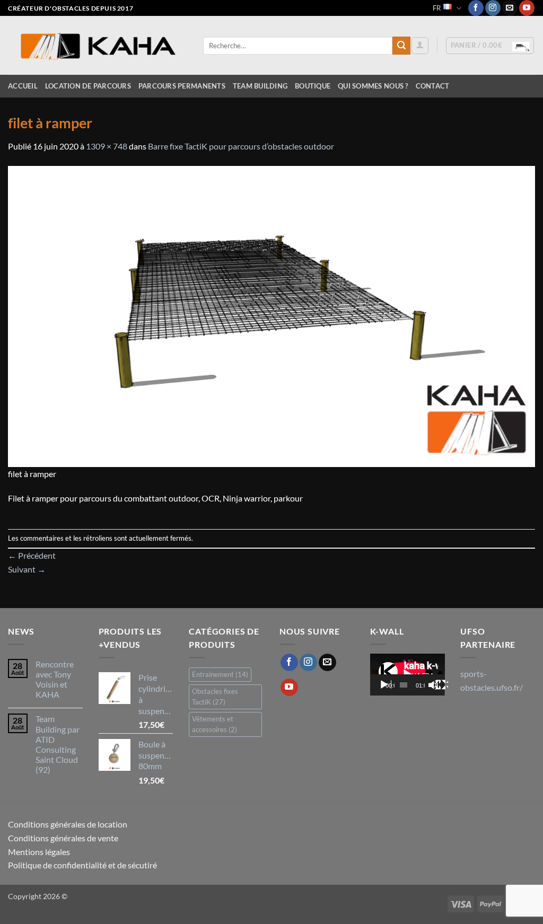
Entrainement (220, 674)
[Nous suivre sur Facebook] (476, 8)
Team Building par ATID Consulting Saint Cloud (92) (58, 744)
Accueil (23, 86)
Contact (433, 86)
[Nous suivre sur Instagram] (493, 8)
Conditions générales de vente (63, 838)
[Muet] (434, 685)
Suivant (27, 569)
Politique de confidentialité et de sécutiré (82, 865)
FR (437, 8)
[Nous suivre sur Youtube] (527, 8)
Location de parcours (88, 86)
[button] (419, 45)
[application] (407, 675)
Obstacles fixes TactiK (215, 696)
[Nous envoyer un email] (510, 8)
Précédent (32, 555)
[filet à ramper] (271, 315)
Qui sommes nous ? (373, 86)
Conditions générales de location (67, 824)
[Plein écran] (441, 685)
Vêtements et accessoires (214, 724)
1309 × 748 (106, 146)
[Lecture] (385, 685)
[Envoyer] (401, 46)
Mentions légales (39, 852)
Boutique (312, 86)
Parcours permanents (181, 86)
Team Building (260, 86)
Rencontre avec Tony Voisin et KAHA (55, 679)
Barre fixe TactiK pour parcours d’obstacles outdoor (241, 146)
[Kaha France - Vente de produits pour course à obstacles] (97, 45)
